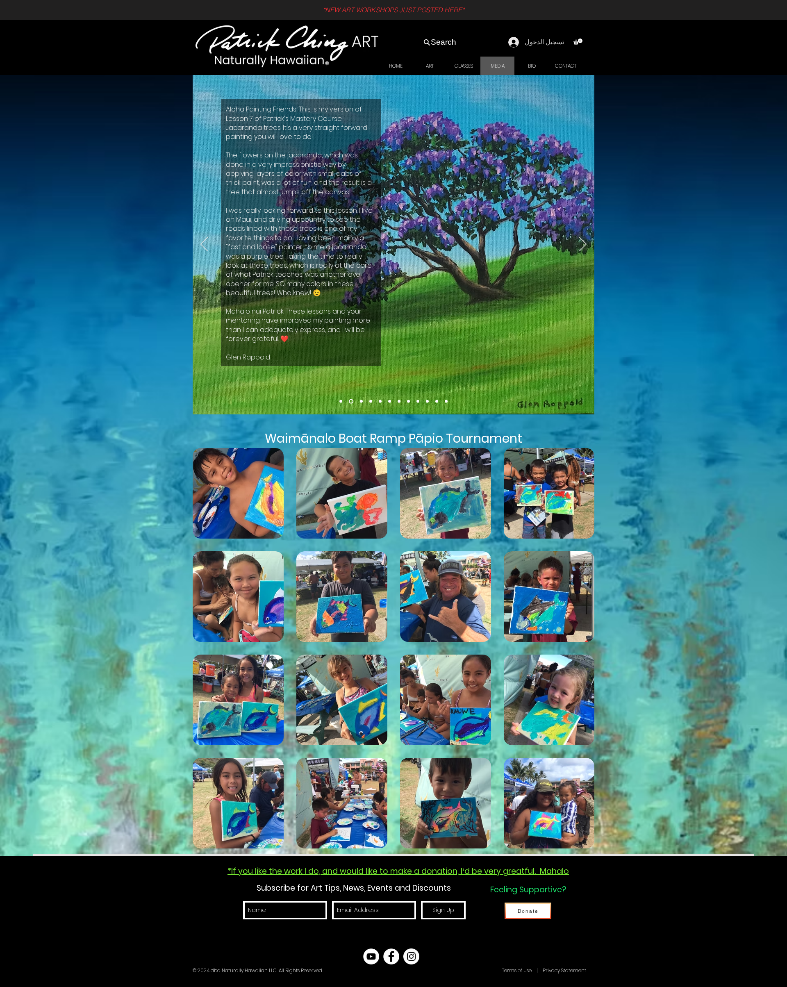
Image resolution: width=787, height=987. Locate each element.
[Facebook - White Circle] (391, 956)
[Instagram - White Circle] (411, 956)
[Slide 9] (380, 401)
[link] (577, 42)
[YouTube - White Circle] (371, 956)
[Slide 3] (427, 401)
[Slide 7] (399, 401)
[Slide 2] (436, 401)
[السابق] (204, 244)
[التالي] (583, 244)
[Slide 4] (417, 401)
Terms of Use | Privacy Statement (543, 970)
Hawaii (492, 970)
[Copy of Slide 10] (340, 401)
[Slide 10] (370, 401)
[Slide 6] (408, 401)
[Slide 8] (389, 401)
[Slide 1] (446, 401)
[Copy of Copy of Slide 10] (351, 401)
